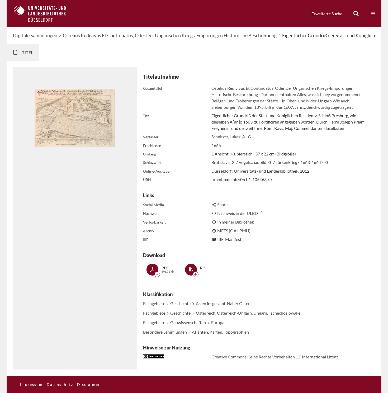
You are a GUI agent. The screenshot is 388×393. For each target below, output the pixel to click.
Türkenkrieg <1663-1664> (299, 162)
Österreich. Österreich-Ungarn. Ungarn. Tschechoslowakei (248, 312)
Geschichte (180, 303)
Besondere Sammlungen (165, 331)
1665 (216, 145)
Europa (217, 322)
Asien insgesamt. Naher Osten (223, 303)
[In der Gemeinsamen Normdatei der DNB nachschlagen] (249, 136)
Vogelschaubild (252, 162)
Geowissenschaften (188, 322)
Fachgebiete (154, 303)
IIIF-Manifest (229, 239)
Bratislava (220, 162)
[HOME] (43, 13)
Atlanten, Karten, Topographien (220, 331)
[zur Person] (243, 136)
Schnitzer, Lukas (225, 136)
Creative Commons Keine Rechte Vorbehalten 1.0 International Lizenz (274, 356)
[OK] (356, 13)
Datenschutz (60, 384)
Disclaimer (88, 384)
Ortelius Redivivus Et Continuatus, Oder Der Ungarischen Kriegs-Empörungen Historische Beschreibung (170, 35)
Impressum (31, 384)
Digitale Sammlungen (35, 35)
